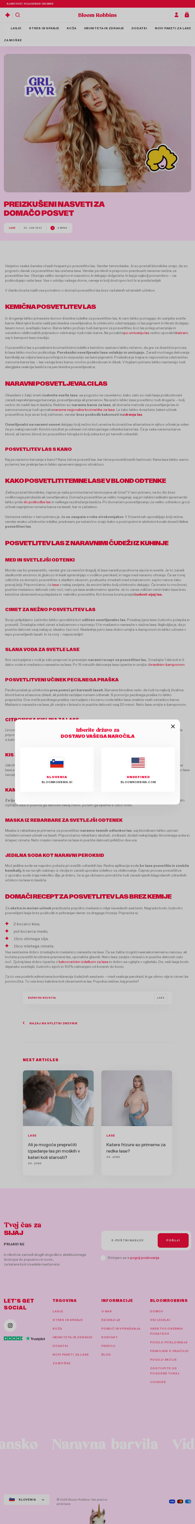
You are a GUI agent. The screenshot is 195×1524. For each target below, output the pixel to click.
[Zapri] (173, 727)
